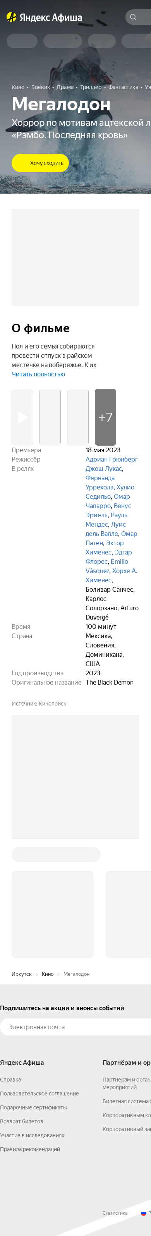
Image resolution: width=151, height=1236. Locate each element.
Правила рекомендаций (30, 1149)
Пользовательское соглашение (39, 1093)
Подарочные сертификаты (33, 1107)
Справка (10, 1079)
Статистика (115, 1213)
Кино (47, 974)
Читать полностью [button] (38, 374)
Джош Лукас (104, 468)
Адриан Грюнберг (112, 459)
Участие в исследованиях (32, 1135)
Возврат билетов (21, 1121)
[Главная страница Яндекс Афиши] (12, 17)
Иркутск (22, 974)
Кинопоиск (52, 703)
